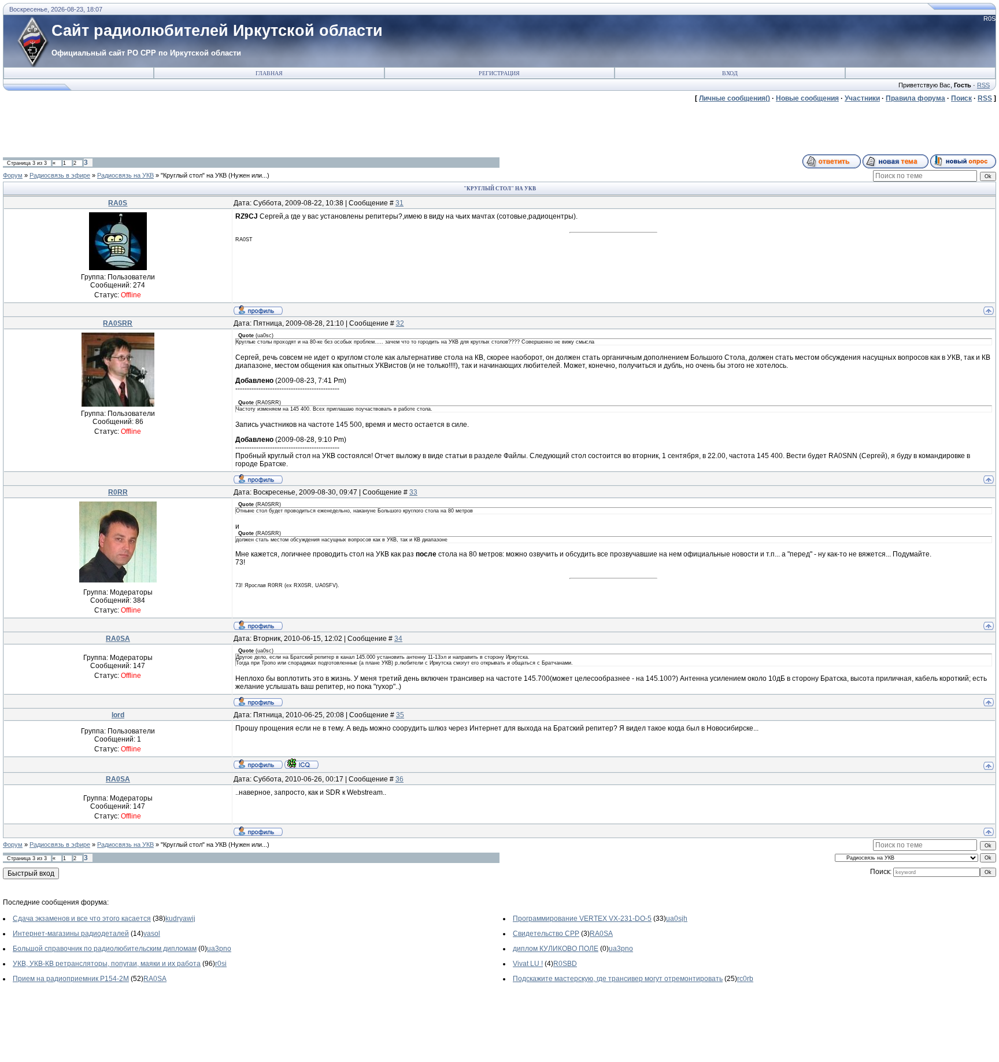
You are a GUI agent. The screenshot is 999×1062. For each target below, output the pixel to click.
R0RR (118, 492)
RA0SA (118, 639)
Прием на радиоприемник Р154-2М (71, 979)
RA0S (117, 203)
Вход (730, 73)
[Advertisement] (213, 128)
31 (399, 203)
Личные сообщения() (734, 98)
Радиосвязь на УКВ (125, 175)
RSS (983, 85)
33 (413, 492)
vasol (151, 934)
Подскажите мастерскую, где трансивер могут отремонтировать (618, 979)
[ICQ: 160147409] (301, 763)
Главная (269, 73)
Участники (862, 98)
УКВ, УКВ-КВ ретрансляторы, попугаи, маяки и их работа (107, 964)
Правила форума (915, 98)
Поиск (961, 98)
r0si (221, 964)
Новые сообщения (807, 98)
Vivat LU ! (528, 964)
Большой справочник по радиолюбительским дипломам (105, 949)
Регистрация (499, 73)
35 (400, 715)
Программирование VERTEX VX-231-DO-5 (582, 919)
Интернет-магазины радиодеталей (71, 934)
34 (398, 639)
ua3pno (219, 949)
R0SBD (565, 964)
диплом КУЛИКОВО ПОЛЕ (555, 949)
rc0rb (745, 979)
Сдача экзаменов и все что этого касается (82, 919)
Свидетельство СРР (546, 934)
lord (118, 715)
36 (399, 779)
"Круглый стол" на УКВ (194, 175)
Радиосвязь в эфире (59, 175)
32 (400, 323)
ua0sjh (676, 919)
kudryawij (180, 919)
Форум (13, 175)
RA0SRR (117, 323)
